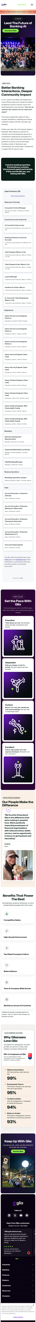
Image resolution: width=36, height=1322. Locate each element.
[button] (18, 1265)
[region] (18, 1312)
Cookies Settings (18, 1317)
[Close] (33, 1305)
